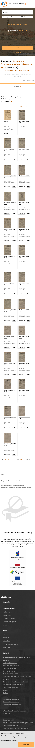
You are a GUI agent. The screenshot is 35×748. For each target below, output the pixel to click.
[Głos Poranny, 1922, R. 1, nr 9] (9, 277)
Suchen (17, 47)
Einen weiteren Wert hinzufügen (18, 24)
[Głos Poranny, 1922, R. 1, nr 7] (9, 170)
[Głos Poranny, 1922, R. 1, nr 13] (23, 223)
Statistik (5, 690)
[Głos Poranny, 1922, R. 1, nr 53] (9, 411)
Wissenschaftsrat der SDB (11, 674)
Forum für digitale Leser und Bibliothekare (15, 728)
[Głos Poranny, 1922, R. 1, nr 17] (9, 196)
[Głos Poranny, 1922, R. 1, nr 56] (9, 384)
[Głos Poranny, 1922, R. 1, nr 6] (23, 143)
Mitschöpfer (6, 641)
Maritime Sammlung (9, 618)
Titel (4, 634)
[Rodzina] (9, 115)
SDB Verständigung (9, 671)
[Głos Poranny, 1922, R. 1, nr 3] (9, 357)
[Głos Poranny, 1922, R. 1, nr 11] (9, 304)
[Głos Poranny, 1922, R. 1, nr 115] (9, 330)
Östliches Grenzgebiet (9, 622)
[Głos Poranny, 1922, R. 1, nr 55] (9, 438)
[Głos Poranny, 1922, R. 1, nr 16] (23, 304)
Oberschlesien (7, 615)
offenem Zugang (23, 30)
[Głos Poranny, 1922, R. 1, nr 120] (23, 330)
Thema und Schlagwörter (10, 644)
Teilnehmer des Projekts (10, 668)
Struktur (6, 133)
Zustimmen (26, 744)
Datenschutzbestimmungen (11, 702)
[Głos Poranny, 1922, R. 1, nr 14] (9, 250)
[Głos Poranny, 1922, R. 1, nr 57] (23, 384)
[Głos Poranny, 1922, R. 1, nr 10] (23, 277)
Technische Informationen (11, 687)
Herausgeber (6, 647)
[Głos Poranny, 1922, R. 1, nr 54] (23, 411)
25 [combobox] (10, 99)
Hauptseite (6, 602)
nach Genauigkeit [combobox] (13, 97)
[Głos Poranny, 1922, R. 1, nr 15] (23, 250)
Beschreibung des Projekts (11, 665)
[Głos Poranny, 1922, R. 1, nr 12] (9, 223)
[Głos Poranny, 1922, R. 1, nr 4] (23, 357)
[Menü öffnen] (32, 3)
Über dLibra (6, 714)
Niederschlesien (7, 612)
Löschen (17, 40)
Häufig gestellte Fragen (10, 663)
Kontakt (5, 693)
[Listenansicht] (11, 101)
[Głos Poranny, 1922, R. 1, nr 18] (23, 196)
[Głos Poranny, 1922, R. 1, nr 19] (23, 115)
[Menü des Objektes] (16, 111)
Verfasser (6, 638)
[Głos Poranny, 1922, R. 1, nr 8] (23, 170)
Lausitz (5, 625)
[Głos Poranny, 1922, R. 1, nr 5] (9, 143)
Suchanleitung (17, 52)
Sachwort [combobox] (5, 12)
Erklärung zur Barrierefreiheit (11, 705)
